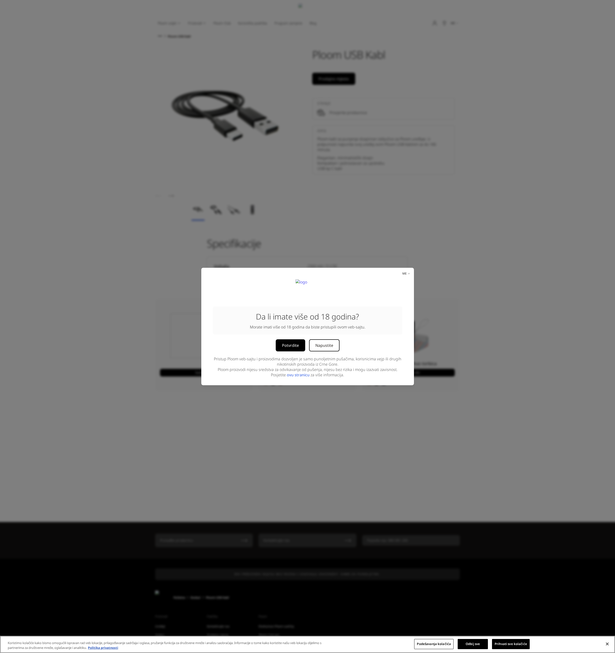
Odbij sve (473, 644)
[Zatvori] (607, 643)
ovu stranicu (298, 374)
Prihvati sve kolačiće (511, 644)
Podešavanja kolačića (434, 644)
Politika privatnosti (103, 648)
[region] (307, 644)
